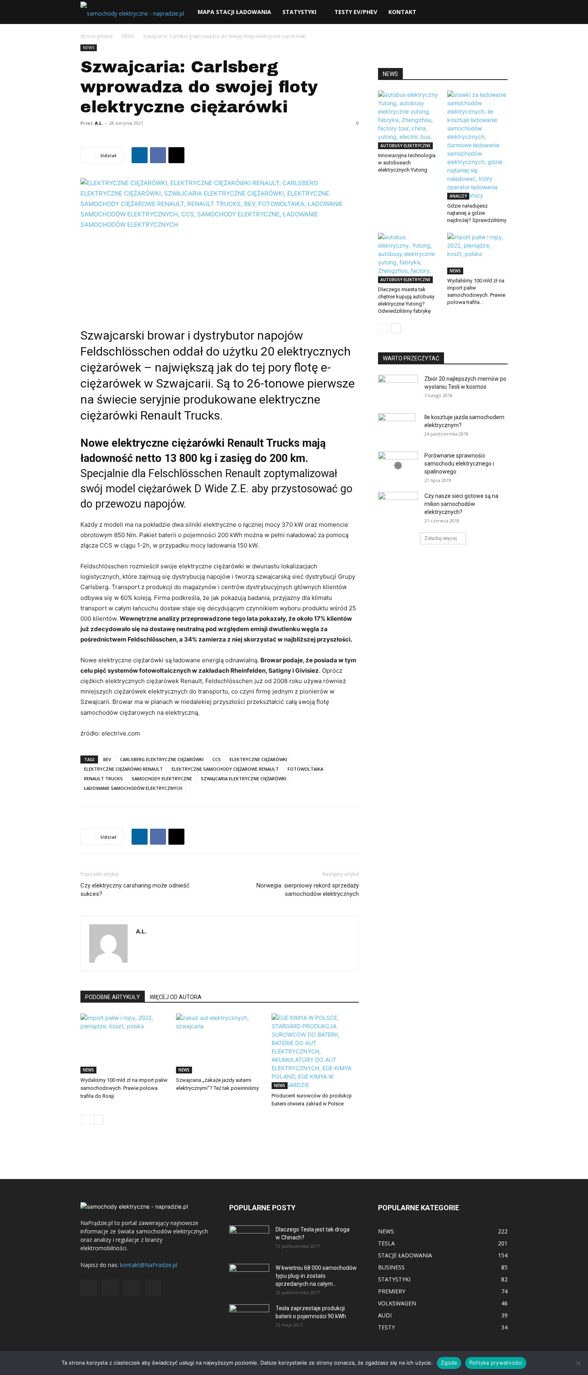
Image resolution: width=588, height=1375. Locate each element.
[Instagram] (110, 1287)
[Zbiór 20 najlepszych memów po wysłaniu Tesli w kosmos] (398, 389)
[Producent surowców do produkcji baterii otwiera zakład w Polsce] (315, 1051)
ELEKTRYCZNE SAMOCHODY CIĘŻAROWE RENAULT (225, 769)
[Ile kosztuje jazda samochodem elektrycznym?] (396, 427)
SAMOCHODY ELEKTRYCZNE (162, 778)
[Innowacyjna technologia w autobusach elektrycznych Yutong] (408, 119)
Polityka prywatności (495, 1362)
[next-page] (98, 1120)
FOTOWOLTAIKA (305, 769)
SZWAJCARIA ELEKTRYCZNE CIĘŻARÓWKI (243, 778)
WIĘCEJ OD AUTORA (176, 997)
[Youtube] (153, 1288)
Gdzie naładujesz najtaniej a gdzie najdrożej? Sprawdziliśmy (476, 213)
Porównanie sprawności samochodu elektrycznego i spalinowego (459, 463)
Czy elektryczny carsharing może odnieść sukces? (135, 889)
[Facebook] (158, 155)
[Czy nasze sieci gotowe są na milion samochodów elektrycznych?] (398, 504)
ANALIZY (458, 196)
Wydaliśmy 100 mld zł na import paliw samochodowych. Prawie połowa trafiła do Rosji (124, 1088)
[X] (176, 155)
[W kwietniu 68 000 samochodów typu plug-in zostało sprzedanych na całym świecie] (249, 1275)
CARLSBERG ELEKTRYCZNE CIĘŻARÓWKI (162, 759)
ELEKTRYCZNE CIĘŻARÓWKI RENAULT (123, 769)
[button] (498, 12)
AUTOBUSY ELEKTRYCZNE (405, 145)
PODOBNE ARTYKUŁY (112, 997)
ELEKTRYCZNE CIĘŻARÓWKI (258, 759)
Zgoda (449, 1362)
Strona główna (96, 36)
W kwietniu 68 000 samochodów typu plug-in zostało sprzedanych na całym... (316, 1276)
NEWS (128, 36)
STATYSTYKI (299, 12)
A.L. (99, 123)
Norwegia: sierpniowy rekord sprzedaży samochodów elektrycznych (307, 889)
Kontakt (402, 12)
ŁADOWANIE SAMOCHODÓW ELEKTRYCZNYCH (133, 788)
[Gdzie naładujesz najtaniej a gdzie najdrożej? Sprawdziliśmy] (477, 145)
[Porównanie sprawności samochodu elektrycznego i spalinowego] (398, 466)
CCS (216, 759)
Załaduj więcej (440, 538)
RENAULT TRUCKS (103, 778)
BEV (107, 759)
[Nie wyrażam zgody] (578, 1363)
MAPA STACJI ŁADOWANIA (234, 12)
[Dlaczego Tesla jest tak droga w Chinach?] (249, 1239)
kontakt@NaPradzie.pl (148, 1265)
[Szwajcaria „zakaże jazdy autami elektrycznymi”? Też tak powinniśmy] (219, 1043)
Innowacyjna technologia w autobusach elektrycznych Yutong (407, 162)
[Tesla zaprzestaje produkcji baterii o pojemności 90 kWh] (249, 1312)
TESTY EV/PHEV (355, 12)
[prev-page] (85, 1120)
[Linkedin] (140, 155)
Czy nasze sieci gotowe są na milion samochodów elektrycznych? (461, 504)
